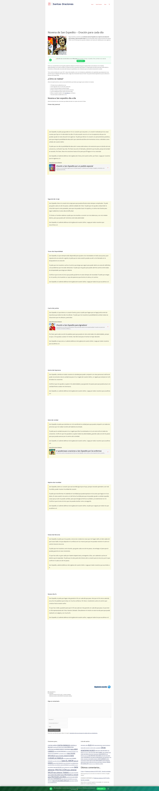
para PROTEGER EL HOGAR (69, 775)
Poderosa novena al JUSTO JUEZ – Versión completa (60, 694)
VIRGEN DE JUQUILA (92, 763)
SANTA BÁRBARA (102, 759)
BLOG (90, 745)
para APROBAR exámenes (63, 753)
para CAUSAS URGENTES (63, 756)
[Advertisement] (79, 21)
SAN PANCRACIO (105, 757)
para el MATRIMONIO (58, 763)
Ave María (67, 93)
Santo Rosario (99, 4)
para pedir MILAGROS (54, 775)
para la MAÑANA (72, 765)
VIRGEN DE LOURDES (99, 763)
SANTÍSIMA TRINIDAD (101, 762)
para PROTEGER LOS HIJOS (57, 777)
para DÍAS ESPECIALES (57, 761)
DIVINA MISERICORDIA (98, 745)
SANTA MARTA (99, 760)
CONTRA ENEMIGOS (63, 745)
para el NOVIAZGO (67, 763)
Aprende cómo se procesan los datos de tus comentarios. (84, 733)
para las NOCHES (58, 767)
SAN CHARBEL (99, 752)
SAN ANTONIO (103, 750)
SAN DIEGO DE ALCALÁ (88, 754)
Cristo (82, 771)
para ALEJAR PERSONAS (60, 751)
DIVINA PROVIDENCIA (106, 745)
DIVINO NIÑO (83, 747)
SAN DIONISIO (96, 754)
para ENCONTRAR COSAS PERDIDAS (54, 765)
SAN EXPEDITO (52, 691)
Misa (105, 4)
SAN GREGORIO (91, 755)
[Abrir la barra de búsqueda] (109, 4)
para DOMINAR (66, 758)
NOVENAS (51, 693)
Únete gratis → (81, 60)
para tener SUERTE (73, 780)
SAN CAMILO (86, 752)
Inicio (92, 4)
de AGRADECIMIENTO (59, 749)
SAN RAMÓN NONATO (93, 759)
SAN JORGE (98, 755)
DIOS (93, 745)
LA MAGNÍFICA (98, 747)
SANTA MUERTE (106, 760)
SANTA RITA (83, 762)
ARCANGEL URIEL (84, 745)
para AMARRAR (55, 753)
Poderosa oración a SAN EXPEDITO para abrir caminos (60, 695)
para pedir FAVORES (73, 772)
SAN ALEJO (97, 750)
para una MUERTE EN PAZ (52, 782)
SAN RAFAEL (86, 759)
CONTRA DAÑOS (52, 745)
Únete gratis (101, 788)
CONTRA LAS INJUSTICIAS (58, 747)
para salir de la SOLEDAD (67, 779)
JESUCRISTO (88, 747)
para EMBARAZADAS (74, 763)
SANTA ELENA (92, 760)
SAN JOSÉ (103, 755)
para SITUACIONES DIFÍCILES (60, 781)
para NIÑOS (72, 767)
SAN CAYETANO (92, 752)
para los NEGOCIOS (65, 767)
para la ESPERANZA (65, 765)
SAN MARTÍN (93, 757)
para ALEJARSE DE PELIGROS (71, 751)
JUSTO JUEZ (92, 747)
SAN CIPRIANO (106, 752)
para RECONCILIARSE (70, 777)
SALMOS (92, 750)
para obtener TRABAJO (61, 772)
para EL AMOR (67, 760)
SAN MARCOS (87, 757)
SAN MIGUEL (99, 757)
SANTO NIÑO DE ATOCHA (91, 762)
